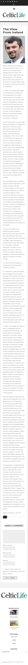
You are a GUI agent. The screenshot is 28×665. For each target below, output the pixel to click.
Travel (14, 643)
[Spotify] (15, 1)
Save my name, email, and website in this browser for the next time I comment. (14, 571)
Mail (7, 553)
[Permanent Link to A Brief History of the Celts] (14, 625)
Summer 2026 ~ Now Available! (14, 617)
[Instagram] (6, 1)
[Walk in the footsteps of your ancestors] (14, 517)
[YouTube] (13, 1)
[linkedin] (17, 1)
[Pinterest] (9, 1)
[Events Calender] (11, 1)
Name (7, 545)
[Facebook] (2, 1)
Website (5, 560)
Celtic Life (14, 636)
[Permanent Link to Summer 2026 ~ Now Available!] (14, 614)
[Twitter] (4, 1)
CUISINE (14, 640)
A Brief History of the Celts (13, 628)
